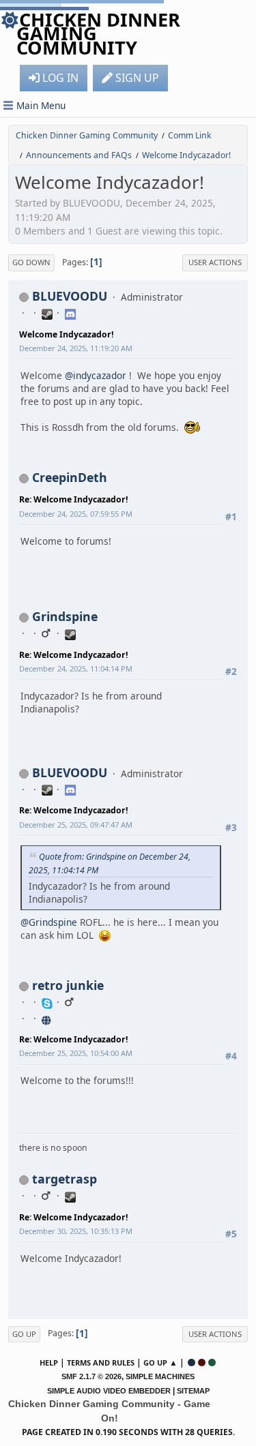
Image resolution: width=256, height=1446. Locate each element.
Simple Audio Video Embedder (109, 1391)
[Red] (202, 1362)
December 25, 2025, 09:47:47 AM (75, 824)
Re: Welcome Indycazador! (73, 499)
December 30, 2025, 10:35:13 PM (75, 1231)
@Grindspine (48, 922)
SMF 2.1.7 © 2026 (91, 1376)
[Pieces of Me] (47, 1018)
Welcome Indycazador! (66, 334)
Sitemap (193, 1391)
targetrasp (64, 1179)
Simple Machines (160, 1376)
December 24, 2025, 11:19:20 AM (75, 348)
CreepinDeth (69, 477)
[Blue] (191, 1362)
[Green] (212, 1362)
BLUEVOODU (69, 296)
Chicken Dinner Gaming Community (98, 33)
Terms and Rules (100, 1362)
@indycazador (95, 375)
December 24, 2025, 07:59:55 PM (75, 514)
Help (49, 1362)
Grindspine (65, 616)
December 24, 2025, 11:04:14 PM (75, 668)
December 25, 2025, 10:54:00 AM (75, 1053)
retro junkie (68, 985)
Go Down (31, 262)
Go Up (24, 1334)
